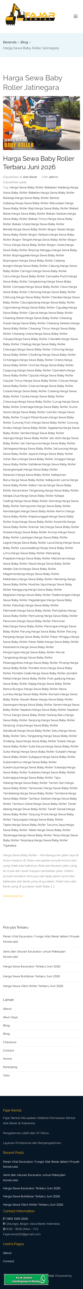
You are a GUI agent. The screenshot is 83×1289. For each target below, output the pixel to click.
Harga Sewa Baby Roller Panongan (34, 626)
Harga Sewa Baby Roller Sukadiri (44, 751)
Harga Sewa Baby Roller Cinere (41, 360)
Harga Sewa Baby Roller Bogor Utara (38, 245)
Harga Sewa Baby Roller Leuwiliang (37, 542)
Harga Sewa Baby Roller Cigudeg (44, 307)
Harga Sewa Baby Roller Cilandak (36, 339)
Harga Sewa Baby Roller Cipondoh (41, 370)
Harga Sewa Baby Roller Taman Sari (39, 783)
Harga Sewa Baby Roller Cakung (36, 266)
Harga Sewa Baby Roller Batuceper (39, 203)
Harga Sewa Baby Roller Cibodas (39, 297)
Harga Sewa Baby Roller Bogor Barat (39, 229)
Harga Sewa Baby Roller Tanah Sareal (39, 809)
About (7, 1009)
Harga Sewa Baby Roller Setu (37, 730)
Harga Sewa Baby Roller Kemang (37, 501)
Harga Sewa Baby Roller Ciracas (45, 380)
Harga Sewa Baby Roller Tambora (43, 793)
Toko (6, 1075)
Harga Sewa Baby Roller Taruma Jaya (38, 825)
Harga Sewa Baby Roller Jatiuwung (43, 448)
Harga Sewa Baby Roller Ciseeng (36, 391)
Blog (6, 1025)
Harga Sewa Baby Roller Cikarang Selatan (41, 323)
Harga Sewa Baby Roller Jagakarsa (37, 428)
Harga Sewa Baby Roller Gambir (34, 412)
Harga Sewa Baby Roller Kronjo (35, 532)
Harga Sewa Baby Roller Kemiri (43, 511)
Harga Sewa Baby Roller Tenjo (39, 835)
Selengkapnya (13, 896)
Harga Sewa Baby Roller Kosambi (42, 521)
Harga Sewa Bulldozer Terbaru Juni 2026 (31, 976)
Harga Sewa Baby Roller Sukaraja (42, 767)
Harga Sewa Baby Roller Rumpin (37, 694)
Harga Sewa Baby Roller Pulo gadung (38, 678)
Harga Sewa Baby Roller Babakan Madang (39, 187)
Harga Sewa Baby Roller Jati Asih (37, 438)
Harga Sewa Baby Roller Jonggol (42, 459)
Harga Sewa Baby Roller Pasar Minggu (42, 637)
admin (53, 177)
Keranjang (10, 1067)
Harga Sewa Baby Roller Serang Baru (38, 715)
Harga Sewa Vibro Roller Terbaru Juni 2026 (33, 986)
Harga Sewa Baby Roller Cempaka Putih (39, 276)
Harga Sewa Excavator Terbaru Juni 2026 (31, 966)
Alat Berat (30, 177)
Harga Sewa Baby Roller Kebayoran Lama (39, 480)
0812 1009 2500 (17, 1218)
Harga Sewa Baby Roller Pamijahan (42, 610)
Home (7, 1058)
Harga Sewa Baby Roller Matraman (41, 558)
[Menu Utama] (76, 16)
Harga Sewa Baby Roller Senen (40, 704)
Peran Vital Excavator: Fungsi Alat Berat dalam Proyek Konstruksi (41, 939)
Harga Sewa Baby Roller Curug (39, 401)
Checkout (10, 1042)
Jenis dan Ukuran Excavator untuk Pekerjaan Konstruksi (34, 954)
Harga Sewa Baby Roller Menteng (42, 579)
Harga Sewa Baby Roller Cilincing (40, 349)
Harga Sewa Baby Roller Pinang (46, 663)
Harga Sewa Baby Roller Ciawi (46, 287)
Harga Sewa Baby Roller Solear (44, 741)
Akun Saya (10, 1017)
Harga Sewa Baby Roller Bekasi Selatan (39, 213)
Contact (8, 1050)
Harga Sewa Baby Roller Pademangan (44, 595)
